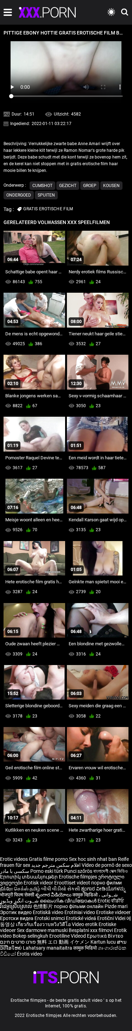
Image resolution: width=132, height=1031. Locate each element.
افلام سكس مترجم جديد (56, 865)
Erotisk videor (39, 883)
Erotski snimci (50, 918)
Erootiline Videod (68, 936)
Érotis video (29, 954)
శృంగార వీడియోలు (54, 895)
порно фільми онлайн (78, 906)
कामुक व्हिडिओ (86, 895)
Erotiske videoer (113, 912)
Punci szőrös (78, 871)
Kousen (111, 185)
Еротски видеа (17, 918)
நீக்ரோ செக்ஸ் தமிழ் (20, 889)
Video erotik (85, 924)
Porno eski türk (46, 871)
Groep (89, 185)
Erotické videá (81, 918)
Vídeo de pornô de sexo (107, 865)
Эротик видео (16, 912)
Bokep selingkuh (30, 936)
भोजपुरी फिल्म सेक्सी (17, 895)
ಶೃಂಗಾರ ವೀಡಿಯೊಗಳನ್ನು (103, 889)
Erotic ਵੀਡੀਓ (111, 900)
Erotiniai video (80, 912)
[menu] (8, 12)
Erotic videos (14, 859)
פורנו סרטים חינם (18, 942)
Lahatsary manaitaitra (48, 948)
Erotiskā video (48, 912)
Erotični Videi (111, 918)
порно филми (106, 883)
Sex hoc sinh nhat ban (93, 859)
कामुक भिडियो (85, 948)
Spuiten (46, 195)
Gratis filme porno (48, 859)
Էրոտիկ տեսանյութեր (29, 877)
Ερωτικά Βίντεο (105, 936)
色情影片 (43, 906)
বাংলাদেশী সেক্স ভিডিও (110, 871)
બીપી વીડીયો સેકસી (60, 889)
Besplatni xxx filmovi (91, 930)
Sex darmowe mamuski (42, 930)
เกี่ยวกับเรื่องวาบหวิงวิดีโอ (44, 924)
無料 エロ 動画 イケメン (63, 942)
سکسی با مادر (14, 871)
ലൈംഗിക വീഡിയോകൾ (69, 900)
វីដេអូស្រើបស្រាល (16, 906)
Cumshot (42, 185)
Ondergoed (18, 195)
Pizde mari (116, 906)
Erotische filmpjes (78, 877)
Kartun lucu (103, 942)
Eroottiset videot (72, 883)
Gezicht (67, 185)
